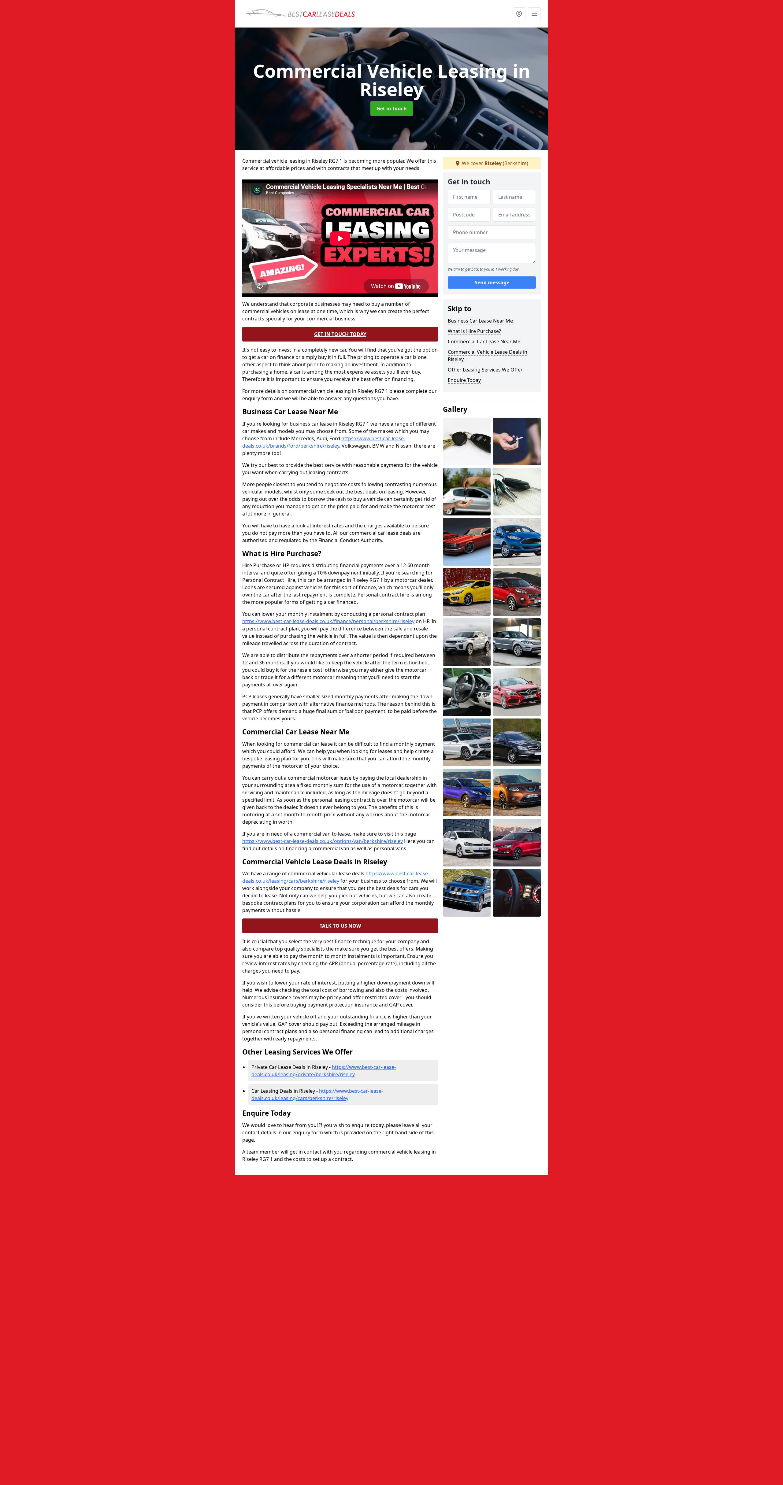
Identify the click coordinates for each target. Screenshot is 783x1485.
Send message (492, 282)
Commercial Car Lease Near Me (484, 341)
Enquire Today (464, 380)
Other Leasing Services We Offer (485, 369)
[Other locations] (519, 13)
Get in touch (392, 108)
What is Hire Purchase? (474, 331)
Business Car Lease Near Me (480, 320)
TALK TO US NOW (340, 925)
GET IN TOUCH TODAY (340, 334)
